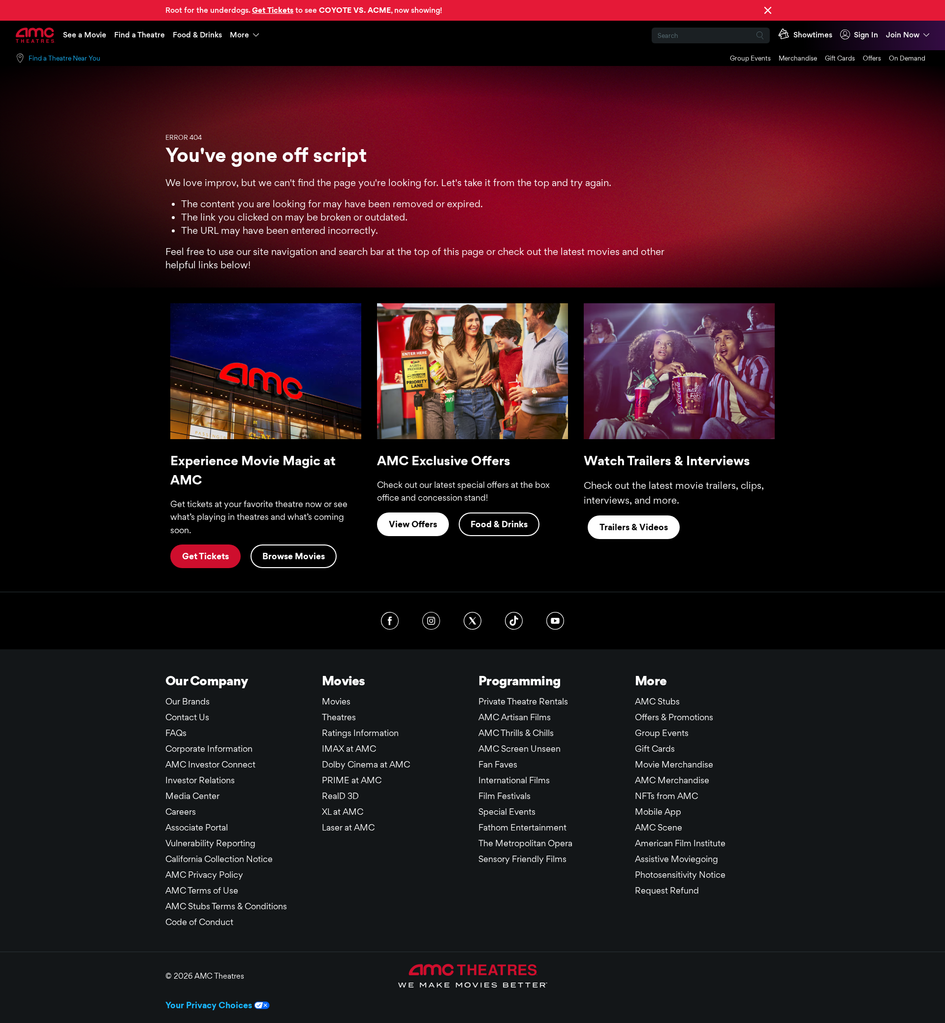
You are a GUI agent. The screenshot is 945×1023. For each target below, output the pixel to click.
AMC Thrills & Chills (516, 733)
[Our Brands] (472, 975)
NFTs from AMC (666, 796)
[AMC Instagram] (431, 621)
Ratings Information (360, 733)
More (239, 34)
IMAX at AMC (349, 748)
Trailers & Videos (633, 527)
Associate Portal (196, 827)
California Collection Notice (219, 859)
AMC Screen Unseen (519, 748)
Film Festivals (504, 796)
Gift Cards (840, 58)
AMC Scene (658, 827)
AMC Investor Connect (210, 764)
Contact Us (187, 717)
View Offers (413, 524)
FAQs (176, 733)
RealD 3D (340, 796)
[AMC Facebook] (390, 621)
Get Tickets (205, 556)
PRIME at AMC (351, 780)
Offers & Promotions (674, 717)
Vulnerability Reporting (210, 843)
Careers (180, 811)
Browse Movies (293, 556)
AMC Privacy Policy (204, 874)
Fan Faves (497, 764)
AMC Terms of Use (201, 890)
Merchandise (798, 58)
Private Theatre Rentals (523, 701)
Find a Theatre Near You (64, 58)
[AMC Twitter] (472, 621)
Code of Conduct (199, 922)
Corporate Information (208, 748)
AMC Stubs (657, 701)
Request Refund (667, 890)
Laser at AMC (348, 827)
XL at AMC (342, 811)
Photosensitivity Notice (680, 874)
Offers (872, 58)
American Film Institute (680, 843)
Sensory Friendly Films (522, 859)
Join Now (902, 34)
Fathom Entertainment (522, 827)
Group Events (750, 58)
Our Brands (187, 701)
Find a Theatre (139, 34)
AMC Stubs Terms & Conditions (226, 906)
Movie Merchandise (674, 764)
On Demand (907, 58)
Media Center (192, 796)
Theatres (339, 717)
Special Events (507, 811)
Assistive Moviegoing (676, 859)
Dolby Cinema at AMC (366, 764)
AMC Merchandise (672, 780)
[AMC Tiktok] (514, 621)
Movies (336, 701)
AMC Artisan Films (514, 717)
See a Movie (84, 34)
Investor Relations (200, 780)
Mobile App (658, 811)
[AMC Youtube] (555, 621)
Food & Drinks (197, 34)
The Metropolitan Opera (525, 843)
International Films (514, 780)
